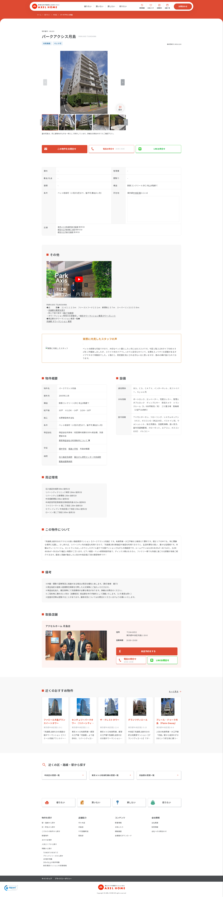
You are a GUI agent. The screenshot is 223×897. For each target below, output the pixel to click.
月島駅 (75, 227)
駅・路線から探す (48, 823)
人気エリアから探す (49, 844)
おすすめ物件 (47, 840)
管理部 (80, 835)
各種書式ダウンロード (123, 835)
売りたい (123, 6)
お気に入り (119, 827)
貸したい (111, 6)
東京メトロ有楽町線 (65, 227)
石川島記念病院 (65, 457)
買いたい (99, 6)
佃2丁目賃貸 (68, 313)
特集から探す (47, 848)
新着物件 (45, 835)
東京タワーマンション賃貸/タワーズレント (98, 315)
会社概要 (155, 823)
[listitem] (50, 122)
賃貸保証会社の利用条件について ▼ (74, 440)
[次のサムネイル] (126, 122)
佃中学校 (63, 448)
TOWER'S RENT (49, 852)
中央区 (55, 15)
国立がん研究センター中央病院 (87, 457)
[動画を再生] (79, 279)
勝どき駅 (71, 229)
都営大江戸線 (63, 229)
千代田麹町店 (83, 831)
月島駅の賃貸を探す (56, 310)
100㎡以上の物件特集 (51, 862)
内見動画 (46, 43)
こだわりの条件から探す (51, 831)
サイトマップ (47, 878)
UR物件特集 (47, 859)
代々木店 (81, 823)
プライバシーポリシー (63, 878)
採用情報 (155, 827)
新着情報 (118, 823)
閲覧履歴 (118, 831)
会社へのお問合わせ (159, 831)
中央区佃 (137, 193)
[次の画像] (123, 82)
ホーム (39, 15)
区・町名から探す (48, 827)
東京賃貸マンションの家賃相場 (55, 865)
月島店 (80, 827)
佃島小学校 (73, 448)
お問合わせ (183, 6)
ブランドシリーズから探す (53, 856)
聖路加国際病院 (65, 461)
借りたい (88, 6)
